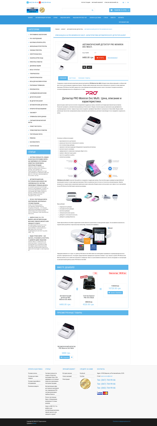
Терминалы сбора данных (38, 116)
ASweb (34, 423)
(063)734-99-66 (46, 2)
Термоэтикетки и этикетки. (38, 130)
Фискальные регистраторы (38, 46)
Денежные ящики (35, 66)
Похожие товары (84, 78)
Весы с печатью (35, 69)
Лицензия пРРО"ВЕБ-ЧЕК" (80, 17)
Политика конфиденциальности (121, 421)
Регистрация (66, 379)
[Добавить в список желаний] (84, 67)
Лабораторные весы (36, 77)
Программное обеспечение (38, 34)
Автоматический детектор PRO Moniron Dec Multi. (65, 297)
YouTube (82, 376)
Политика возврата (33, 386)
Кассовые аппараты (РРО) (38, 42)
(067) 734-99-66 (108, 380)
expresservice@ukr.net (106, 376)
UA (128, 2)
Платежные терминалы (37, 85)
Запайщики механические (38, 93)
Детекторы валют (35, 97)
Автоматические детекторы (75, 29)
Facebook (82, 373)
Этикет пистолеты (36, 126)
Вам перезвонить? (113, 57)
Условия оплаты (32, 373)
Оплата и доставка (95, 17)
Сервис (55, 17)
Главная (57, 29)
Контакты (121, 17)
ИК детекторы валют (36, 101)
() (90, 67)
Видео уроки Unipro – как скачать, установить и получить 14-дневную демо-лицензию (38, 243)
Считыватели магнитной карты (37, 121)
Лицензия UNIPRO (65, 17)
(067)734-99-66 (34, 2)
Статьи (106, 17)
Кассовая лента (35, 142)
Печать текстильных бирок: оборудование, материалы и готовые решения (38, 206)
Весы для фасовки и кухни (38, 81)
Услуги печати (34, 146)
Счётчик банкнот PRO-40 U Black (89, 297)
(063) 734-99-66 (108, 388)
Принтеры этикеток (36, 62)
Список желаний (67, 376)
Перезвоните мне (124, 22)
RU (123, 2)
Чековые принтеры (36, 50)
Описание (63, 78)
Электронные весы (36, 54)
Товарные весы (34, 73)
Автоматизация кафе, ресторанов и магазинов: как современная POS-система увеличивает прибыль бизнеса (38, 187)
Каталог (30, 17)
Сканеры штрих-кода (36, 58)
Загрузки (72, 78)
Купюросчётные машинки (38, 108)
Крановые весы (34, 89)
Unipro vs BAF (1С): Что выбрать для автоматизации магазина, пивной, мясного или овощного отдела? (38, 225)
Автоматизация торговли (43, 17)
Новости (113, 17)
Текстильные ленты (36, 134)
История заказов (67, 373)
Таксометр (33, 112)
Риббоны (32, 138)
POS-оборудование (36, 38)
